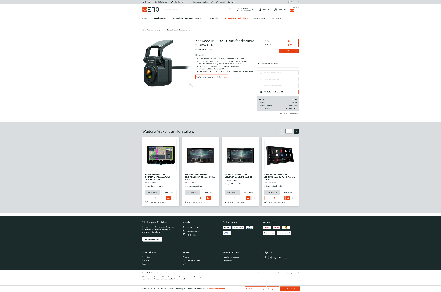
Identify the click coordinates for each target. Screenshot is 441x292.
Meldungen (227, 260)
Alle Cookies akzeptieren (290, 289)
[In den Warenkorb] (168, 198)
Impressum (270, 273)
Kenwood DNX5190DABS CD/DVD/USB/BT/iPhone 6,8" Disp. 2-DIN (200, 177)
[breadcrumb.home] (143, 30)
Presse (144, 264)
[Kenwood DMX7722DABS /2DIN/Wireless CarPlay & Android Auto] (280, 155)
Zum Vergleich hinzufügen (269, 64)
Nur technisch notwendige (255, 289)
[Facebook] (264, 258)
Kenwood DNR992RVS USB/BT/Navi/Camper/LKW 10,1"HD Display (157, 177)
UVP (292, 10)
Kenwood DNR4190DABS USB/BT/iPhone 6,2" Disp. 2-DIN (239, 175)
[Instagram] (269, 258)
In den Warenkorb (289, 51)
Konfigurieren (273, 289)
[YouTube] (285, 258)
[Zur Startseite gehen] (150, 9)
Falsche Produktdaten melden (274, 92)
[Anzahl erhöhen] (273, 51)
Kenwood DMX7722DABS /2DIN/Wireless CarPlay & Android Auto (279, 177)
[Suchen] (230, 9)
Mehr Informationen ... (218, 289)
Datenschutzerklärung (285, 273)
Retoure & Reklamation (191, 260)
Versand (186, 257)
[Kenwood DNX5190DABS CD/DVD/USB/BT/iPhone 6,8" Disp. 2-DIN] (200, 155)
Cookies (260, 273)
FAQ (184, 264)
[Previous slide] (281, 131)
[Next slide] (296, 131)
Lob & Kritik (191, 235)
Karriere (145, 260)
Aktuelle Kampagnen (231, 257)
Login (225, 77)
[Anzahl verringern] (260, 51)
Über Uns (146, 257)
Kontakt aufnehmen (152, 239)
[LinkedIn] (280, 258)
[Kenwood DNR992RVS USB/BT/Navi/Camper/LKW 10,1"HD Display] (161, 155)
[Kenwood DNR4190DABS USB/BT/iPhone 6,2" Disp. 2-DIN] (240, 155)
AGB (297, 273)
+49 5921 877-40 (193, 227)
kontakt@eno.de (193, 231)
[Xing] (275, 258)
